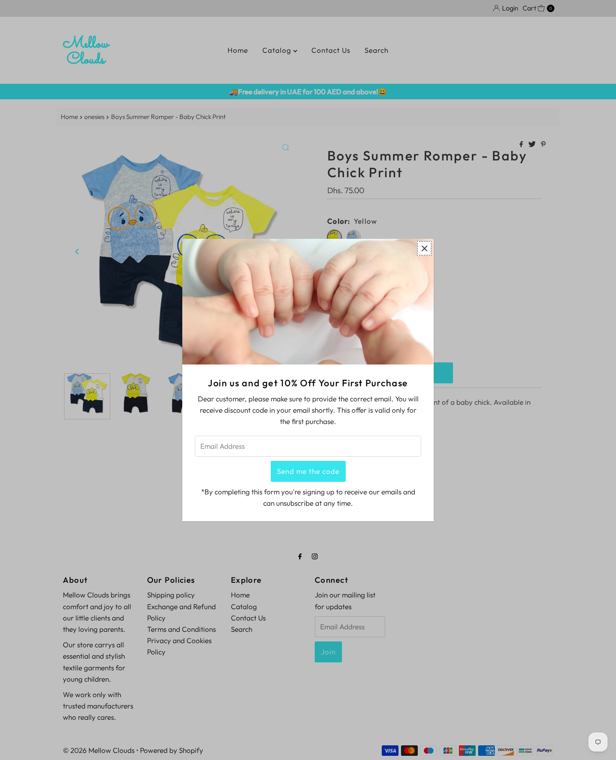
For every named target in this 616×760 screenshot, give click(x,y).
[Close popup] (424, 248)
